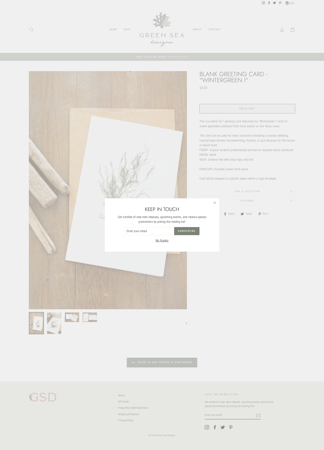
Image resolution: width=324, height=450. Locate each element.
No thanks (162, 240)
